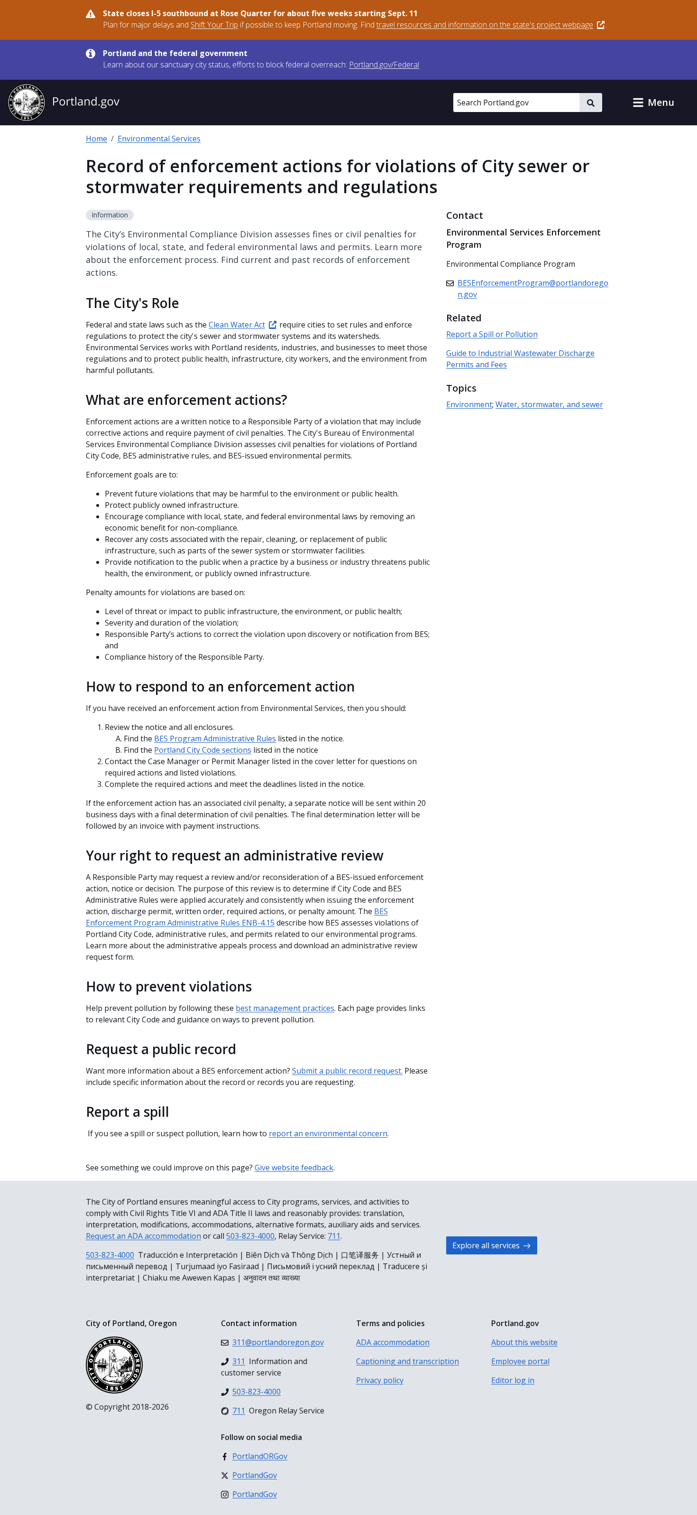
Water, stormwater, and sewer (549, 404)
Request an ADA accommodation (143, 1236)
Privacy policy (380, 1380)
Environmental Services (159, 138)
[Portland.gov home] (63, 103)
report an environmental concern (328, 1133)
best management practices (285, 1008)
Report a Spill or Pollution (492, 334)
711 (334, 1236)
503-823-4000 (250, 1236)
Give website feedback (294, 1167)
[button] (653, 102)
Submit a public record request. (347, 1071)
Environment (469, 404)
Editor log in (512, 1380)
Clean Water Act (237, 324)
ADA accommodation (393, 1342)
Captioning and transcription (407, 1361)
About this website (524, 1342)
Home (96, 138)
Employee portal (520, 1361)
